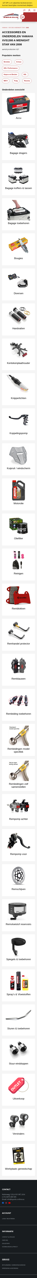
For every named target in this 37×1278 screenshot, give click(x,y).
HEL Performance (11, 68)
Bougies (18, 258)
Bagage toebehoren (18, 223)
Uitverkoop (18, 1098)
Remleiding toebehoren (18, 713)
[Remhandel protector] (18, 630)
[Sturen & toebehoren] (18, 1016)
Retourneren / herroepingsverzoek (13, 1265)
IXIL (25, 74)
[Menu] (34, 10)
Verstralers (18, 1133)
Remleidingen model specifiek (18, 750)
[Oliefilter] (18, 525)
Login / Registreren (8, 1219)
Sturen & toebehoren (18, 1028)
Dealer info (6, 1243)
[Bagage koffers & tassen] (18, 175)
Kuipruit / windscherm (18, 468)
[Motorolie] (18, 490)
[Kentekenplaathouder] (18, 350)
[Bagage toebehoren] (18, 210)
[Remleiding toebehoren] (18, 701)
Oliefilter (18, 538)
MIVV (6, 81)
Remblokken (18, 608)
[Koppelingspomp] (18, 420)
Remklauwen (18, 678)
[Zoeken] (24, 10)
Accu (18, 118)
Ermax (18, 62)
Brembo (7, 62)
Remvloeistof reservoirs (18, 924)
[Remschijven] (18, 876)
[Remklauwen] (18, 665)
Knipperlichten (18, 398)
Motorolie (19, 503)
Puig (16, 81)
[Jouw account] (29, 10)
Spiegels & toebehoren (18, 959)
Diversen (18, 293)
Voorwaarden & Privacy (10, 1247)
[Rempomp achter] (18, 806)
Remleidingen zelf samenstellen (18, 785)
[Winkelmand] (28, 17)
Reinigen (18, 573)
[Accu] (18, 105)
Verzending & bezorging (10, 1268)
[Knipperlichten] (18, 385)
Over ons (5, 1240)
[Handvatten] (18, 315)
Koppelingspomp (19, 433)
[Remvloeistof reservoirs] (18, 911)
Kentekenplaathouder (18, 363)
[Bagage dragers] (18, 140)
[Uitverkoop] (18, 1085)
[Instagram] (6, 1203)
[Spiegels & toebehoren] (18, 946)
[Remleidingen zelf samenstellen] (18, 771)
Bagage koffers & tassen (18, 188)
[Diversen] (18, 280)
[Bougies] (18, 245)
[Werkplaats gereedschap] (18, 1156)
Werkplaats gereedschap (18, 1168)
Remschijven (18, 889)
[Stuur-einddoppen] (18, 1050)
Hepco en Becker (10, 74)
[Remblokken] (18, 595)
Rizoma (27, 81)
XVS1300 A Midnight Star (17, 27)
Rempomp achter (18, 819)
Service (5, 1259)
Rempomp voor (18, 854)
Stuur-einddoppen (18, 1063)
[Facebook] (3, 1203)
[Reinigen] (18, 560)
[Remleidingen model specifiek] (18, 736)
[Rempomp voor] (18, 841)
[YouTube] (9, 1203)
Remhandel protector (18, 643)
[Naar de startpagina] (9, 16)
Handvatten (18, 328)
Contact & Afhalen (8, 1237)
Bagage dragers (18, 153)
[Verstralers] (18, 1120)
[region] (18, 4)
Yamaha (4, 27)
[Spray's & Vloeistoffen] (18, 981)
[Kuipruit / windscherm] (18, 455)
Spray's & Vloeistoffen (19, 994)
